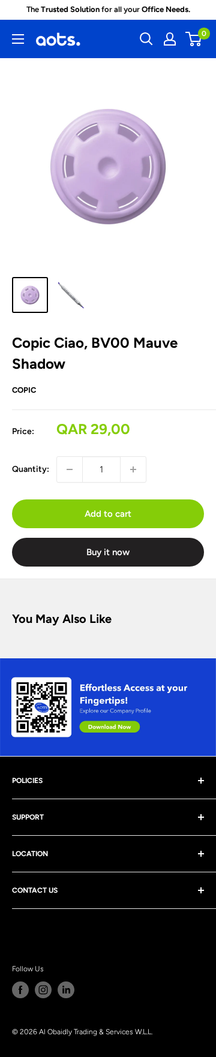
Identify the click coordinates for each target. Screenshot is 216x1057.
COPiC (24, 390)
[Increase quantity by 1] (133, 469)
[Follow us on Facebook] (20, 989)
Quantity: (30, 469)
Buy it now (108, 552)
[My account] (170, 39)
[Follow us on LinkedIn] (66, 989)
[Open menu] (18, 39)
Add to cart (108, 513)
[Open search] (146, 39)
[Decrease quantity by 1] (69, 469)
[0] (194, 39)
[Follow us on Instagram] (43, 989)
